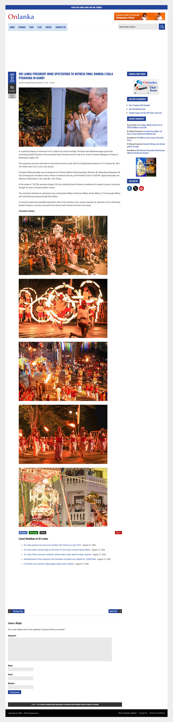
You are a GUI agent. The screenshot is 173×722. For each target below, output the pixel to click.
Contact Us (143, 713)
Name (11, 665)
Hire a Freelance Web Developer (139, 105)
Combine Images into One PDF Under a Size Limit (145, 112)
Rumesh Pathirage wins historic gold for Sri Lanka (146, 145)
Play (40, 27)
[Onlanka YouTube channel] (141, 187)
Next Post (113, 611)
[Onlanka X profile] (135, 187)
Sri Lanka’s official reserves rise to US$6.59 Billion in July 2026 (144, 126)
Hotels (49, 27)
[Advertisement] (86, 51)
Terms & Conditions (157, 713)
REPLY (118, 533)
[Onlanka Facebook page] (129, 187)
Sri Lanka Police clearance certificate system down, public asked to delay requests (57, 554)
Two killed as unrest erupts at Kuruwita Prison (145, 138)
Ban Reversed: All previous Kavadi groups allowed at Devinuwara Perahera (146, 151)
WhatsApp (33, 533)
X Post (43, 533)
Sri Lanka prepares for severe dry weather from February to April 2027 (52, 545)
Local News (12, 96)
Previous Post (18, 611)
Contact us (61, 27)
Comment (12, 91)
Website (11, 683)
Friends (21, 27)
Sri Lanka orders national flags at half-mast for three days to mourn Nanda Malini (57, 550)
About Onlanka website (127, 713)
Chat (31, 27)
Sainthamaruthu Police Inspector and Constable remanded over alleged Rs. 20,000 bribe (60, 559)
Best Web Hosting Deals (137, 109)
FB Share (23, 533)
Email (10, 674)
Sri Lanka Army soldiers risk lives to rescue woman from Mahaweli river (144, 132)
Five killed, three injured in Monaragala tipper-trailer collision (49, 564)
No (12, 87)
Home (12, 27)
